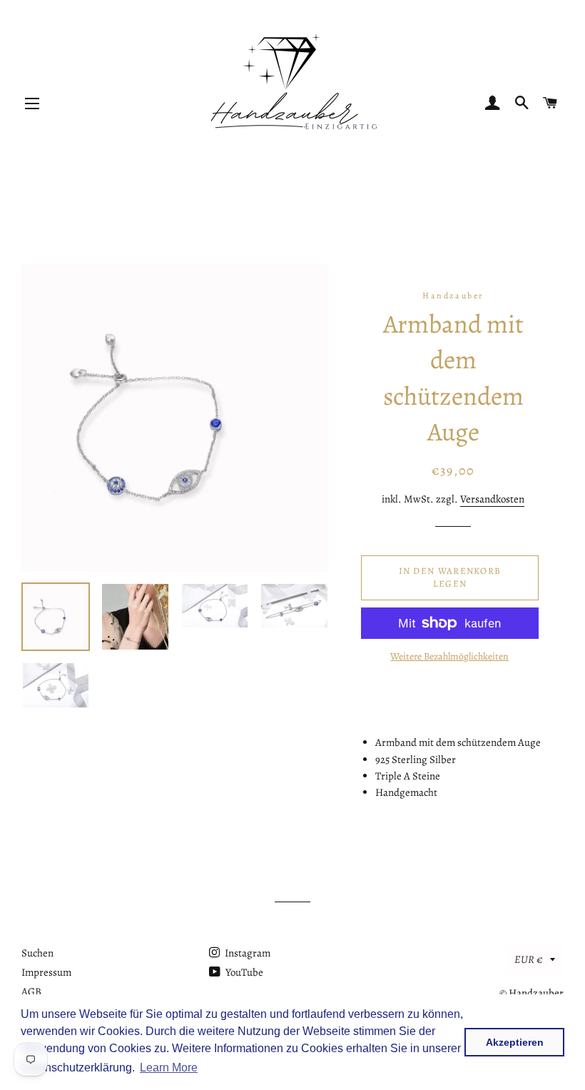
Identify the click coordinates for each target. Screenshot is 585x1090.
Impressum (46, 972)
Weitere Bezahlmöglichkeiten (449, 656)
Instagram (246, 953)
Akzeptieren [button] (515, 1042)
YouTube (243, 972)
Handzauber (536, 993)
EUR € (528, 959)
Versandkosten (492, 499)
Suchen (37, 953)
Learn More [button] (169, 1067)
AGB (31, 991)
